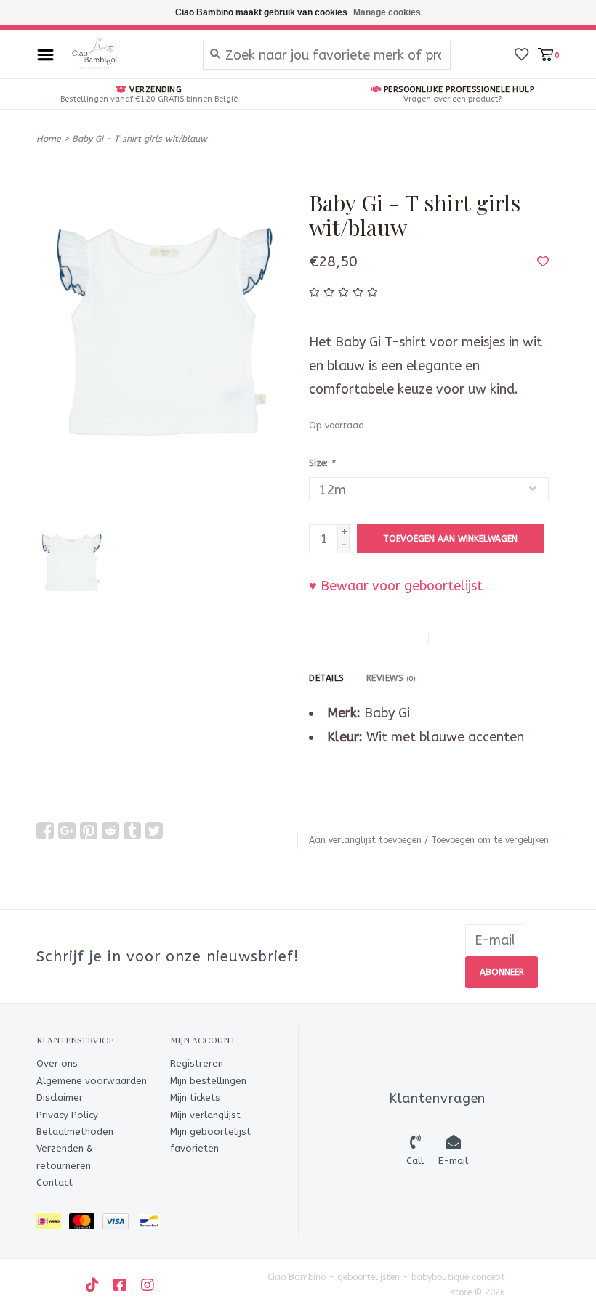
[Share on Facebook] (45, 830)
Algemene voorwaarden (91, 1080)
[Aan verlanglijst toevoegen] (543, 261)
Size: (321, 463)
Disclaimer (59, 1097)
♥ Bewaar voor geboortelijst (396, 586)
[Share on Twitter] (154, 830)
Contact (54, 1182)
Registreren (196, 1063)
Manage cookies (387, 12)
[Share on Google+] (67, 830)
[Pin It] (88, 830)
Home (48, 139)
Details (327, 678)
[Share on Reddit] (110, 830)
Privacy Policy (67, 1114)
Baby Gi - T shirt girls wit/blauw (139, 139)
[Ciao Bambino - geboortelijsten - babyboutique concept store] (124, 54)
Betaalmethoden (74, 1131)
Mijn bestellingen (208, 1080)
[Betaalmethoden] (52, 1223)
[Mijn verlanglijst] (521, 54)
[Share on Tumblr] (132, 830)
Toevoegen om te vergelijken (490, 840)
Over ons (57, 1063)
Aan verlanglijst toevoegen (365, 840)
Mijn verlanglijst (205, 1114)
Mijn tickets (195, 1097)
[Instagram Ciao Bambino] (147, 1285)
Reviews (391, 678)
